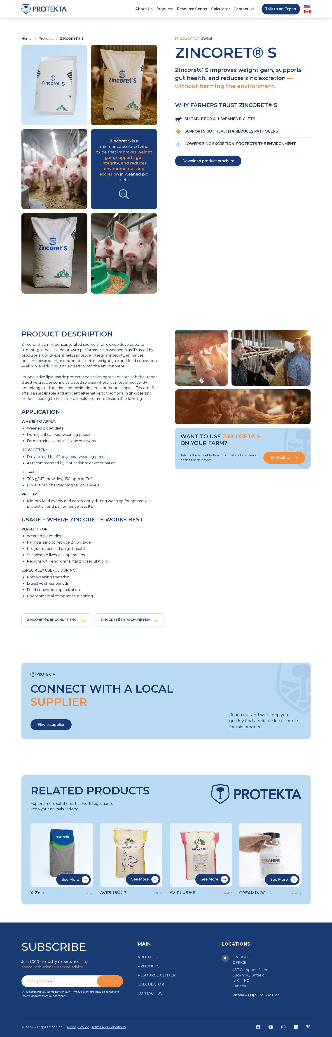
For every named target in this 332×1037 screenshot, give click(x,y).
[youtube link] (271, 1027)
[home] (44, 9)
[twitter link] (308, 1027)
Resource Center (157, 975)
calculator (151, 984)
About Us (148, 957)
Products (46, 39)
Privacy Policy (79, 991)
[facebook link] (258, 1027)
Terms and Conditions (108, 1027)
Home (26, 39)
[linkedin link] (296, 1027)
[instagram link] (283, 1027)
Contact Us (150, 993)
